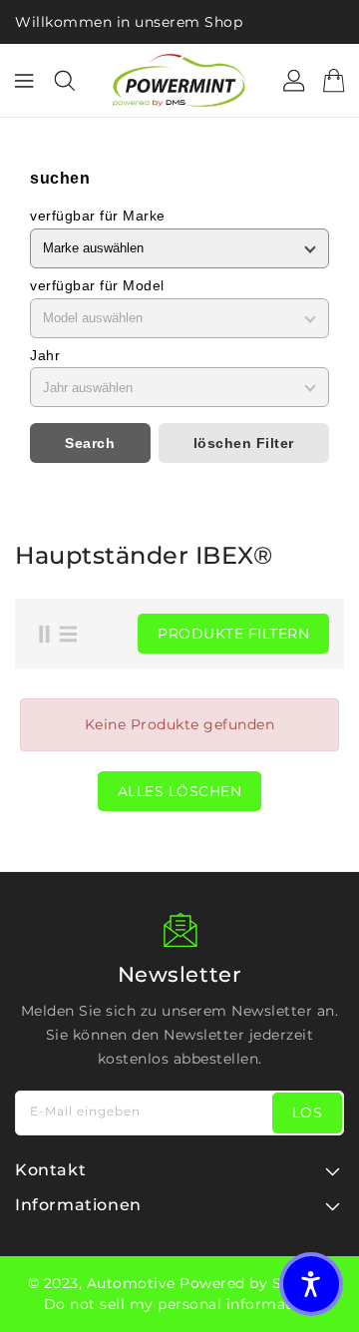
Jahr (45, 355)
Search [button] (90, 443)
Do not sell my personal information (180, 1304)
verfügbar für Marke (98, 215)
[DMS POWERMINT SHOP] (179, 80)
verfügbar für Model (97, 285)
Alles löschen (180, 791)
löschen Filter (243, 443)
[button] (311, 1284)
